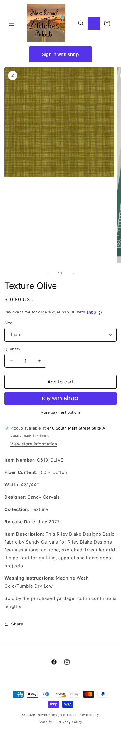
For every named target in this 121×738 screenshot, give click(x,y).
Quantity (12, 349)
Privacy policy (70, 722)
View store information (33, 443)
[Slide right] (73, 273)
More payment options (61, 412)
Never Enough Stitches (58, 715)
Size (8, 323)
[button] (11, 23)
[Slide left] (47, 273)
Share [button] (17, 623)
